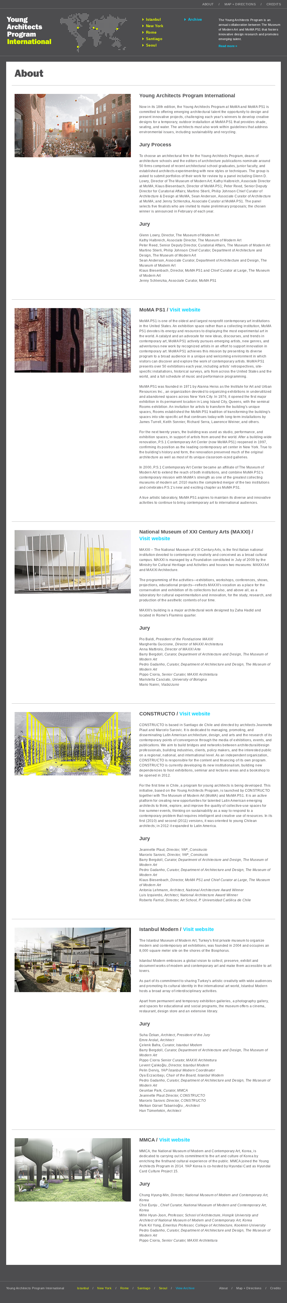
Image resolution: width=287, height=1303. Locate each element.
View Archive (185, 1288)
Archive (195, 20)
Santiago (154, 39)
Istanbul (153, 20)
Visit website (185, 310)
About (208, 4)
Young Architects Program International (33, 32)
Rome (151, 32)
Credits (274, 4)
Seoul (151, 45)
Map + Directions (240, 4)
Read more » (228, 46)
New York (154, 26)
